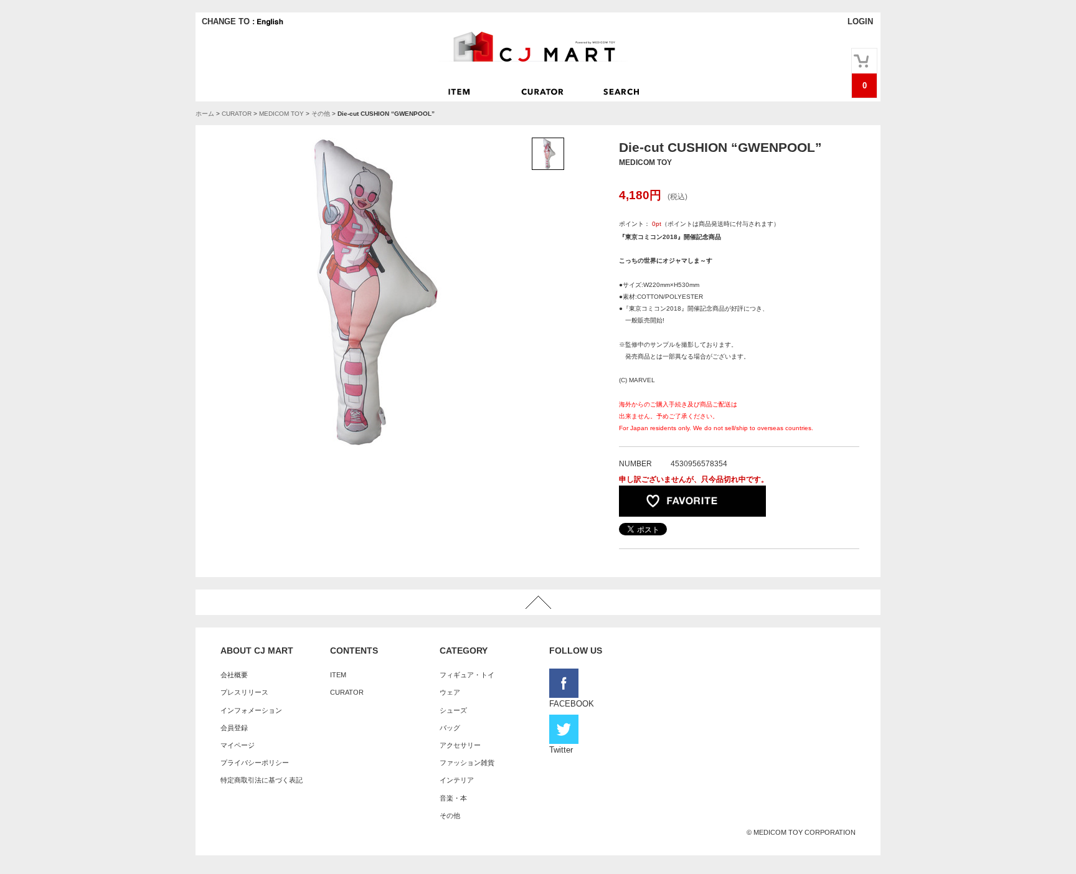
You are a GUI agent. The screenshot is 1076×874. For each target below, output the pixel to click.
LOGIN (860, 21)
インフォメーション (251, 710)
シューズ (453, 710)
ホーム (205, 113)
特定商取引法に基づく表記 (261, 780)
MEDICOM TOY (281, 113)
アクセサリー (460, 745)
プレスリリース (244, 692)
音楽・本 (453, 798)
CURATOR (237, 113)
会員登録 (234, 727)
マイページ (237, 745)
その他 (320, 113)
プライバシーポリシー (254, 762)
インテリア (457, 780)
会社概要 (234, 675)
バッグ (450, 727)
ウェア (450, 692)
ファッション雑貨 (467, 762)
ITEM (338, 675)
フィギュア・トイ (467, 675)
